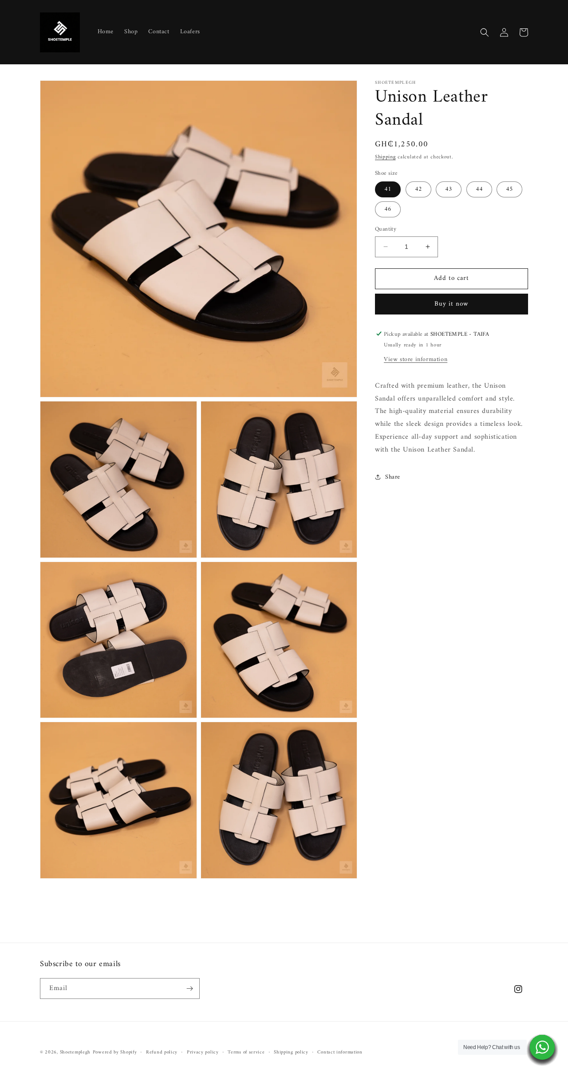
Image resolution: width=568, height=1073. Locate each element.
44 (479, 189)
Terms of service (246, 1053)
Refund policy (162, 1053)
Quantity (385, 229)
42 (418, 189)
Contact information (339, 1053)
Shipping (385, 157)
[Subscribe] (189, 988)
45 (509, 189)
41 (387, 189)
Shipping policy (291, 1053)
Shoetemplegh (75, 1052)
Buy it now (451, 304)
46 (387, 209)
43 (448, 189)
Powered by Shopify (115, 1052)
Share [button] (392, 476)
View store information (415, 359)
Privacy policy (203, 1053)
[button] (484, 32)
